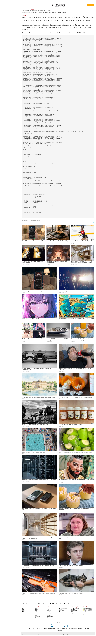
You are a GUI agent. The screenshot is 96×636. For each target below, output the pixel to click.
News (30, 628)
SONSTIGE (78, 9)
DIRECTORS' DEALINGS (47, 10)
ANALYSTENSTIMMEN (33, 10)
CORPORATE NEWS (40, 10)
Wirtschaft (37, 609)
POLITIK (41, 9)
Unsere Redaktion (78, 628)
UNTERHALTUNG (50, 9)
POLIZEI (67, 9)
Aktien (48, 614)
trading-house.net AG (75, 608)
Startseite (32, 12)
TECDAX (23, 610)
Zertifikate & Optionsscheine (50, 616)
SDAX (23, 611)
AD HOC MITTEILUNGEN (25, 10)
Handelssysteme (50, 611)
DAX (23, 608)
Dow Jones (24, 613)
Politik (36, 610)
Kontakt (60, 613)
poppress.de (73, 613)
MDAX (23, 609)
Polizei (36, 615)
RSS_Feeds (61, 611)
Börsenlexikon (26, 604)
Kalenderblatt (37, 618)
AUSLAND (63, 9)
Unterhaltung (37, 616)
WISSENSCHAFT (57, 9)
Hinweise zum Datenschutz (61, 628)
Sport (36, 611)
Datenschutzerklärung (49, 628)
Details (74, 634)
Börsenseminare (50, 617)
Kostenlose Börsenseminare (74, 610)
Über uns (71, 628)
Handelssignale (50, 613)
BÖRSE (32, 9)
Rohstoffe (49, 610)
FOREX (48, 609)
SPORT (45, 9)
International (37, 617)
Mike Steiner (86, 628)
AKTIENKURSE (27, 9)
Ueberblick (40, 12)
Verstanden (78, 634)
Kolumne (23, 15)
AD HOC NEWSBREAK (63, 608)
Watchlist (60, 609)
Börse (36, 12)
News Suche (89, 5)
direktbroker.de (74, 611)
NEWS (23, 9)
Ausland (36, 614)
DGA (27, 15)
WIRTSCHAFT (36, 9)
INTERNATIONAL (72, 9)
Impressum (39, 628)
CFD (47, 608)
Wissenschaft (37, 613)
